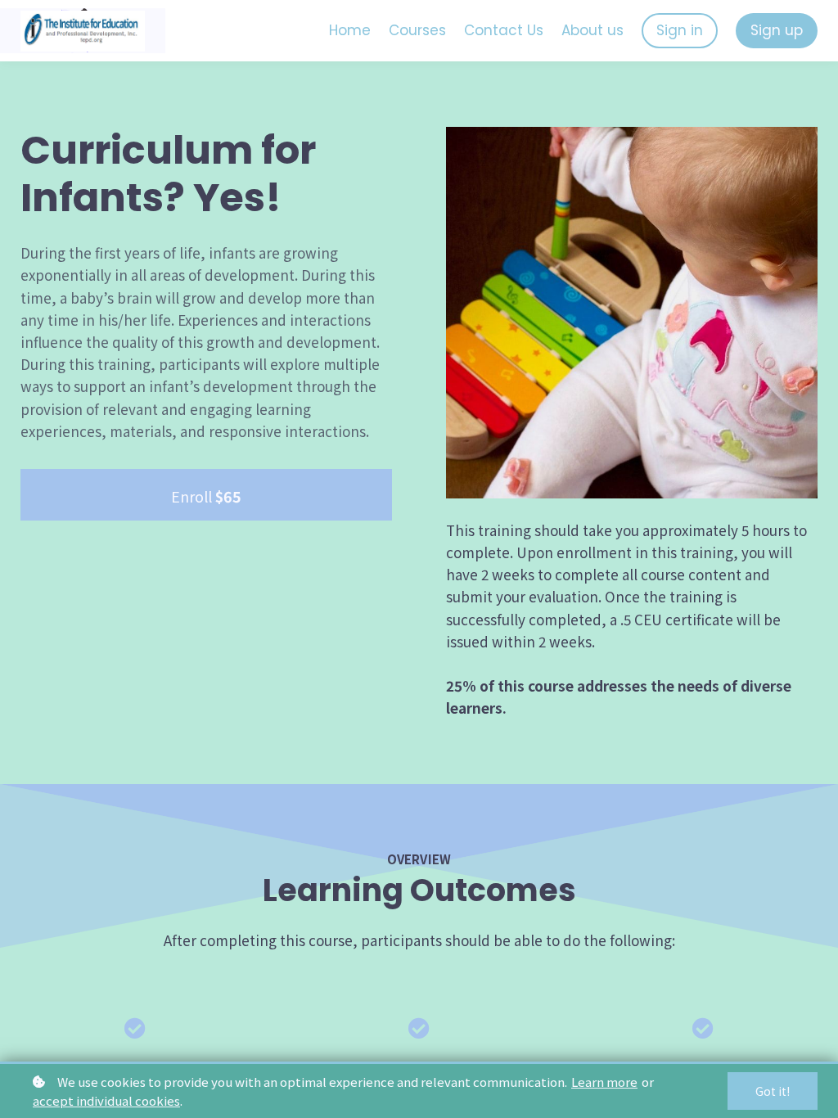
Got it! (772, 1091)
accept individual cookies (106, 1100)
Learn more (604, 1081)
